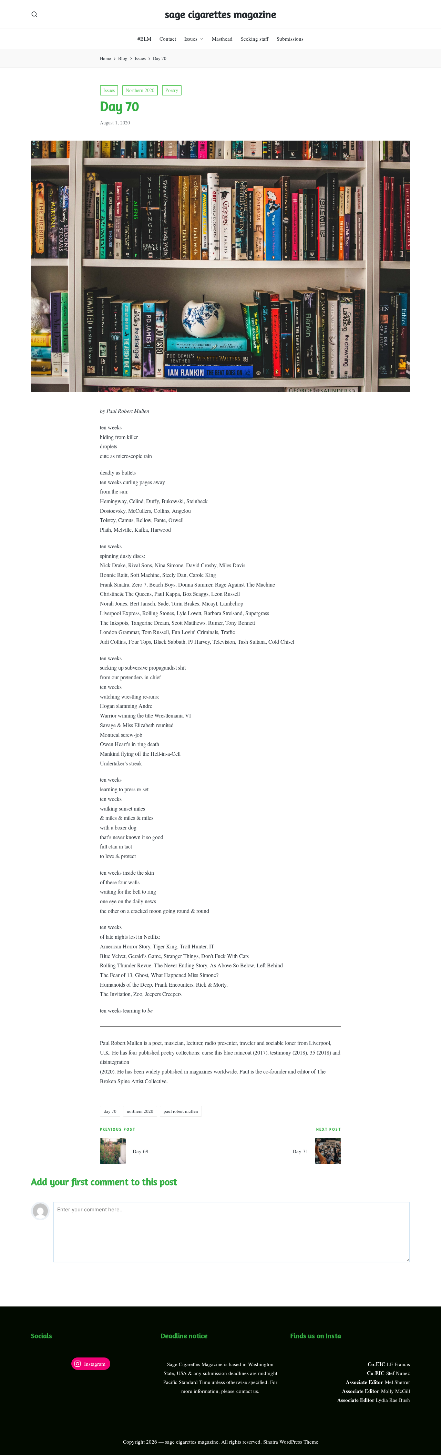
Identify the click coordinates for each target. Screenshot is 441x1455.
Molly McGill (395, 1390)
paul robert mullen (181, 1111)
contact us (247, 1390)
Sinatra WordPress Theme (290, 1441)
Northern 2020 (140, 90)
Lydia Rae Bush (393, 1399)
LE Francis (398, 1364)
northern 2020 (140, 1111)
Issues (109, 90)
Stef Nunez (398, 1373)
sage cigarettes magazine (220, 14)
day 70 (110, 1111)
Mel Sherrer (397, 1381)
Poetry (171, 90)
